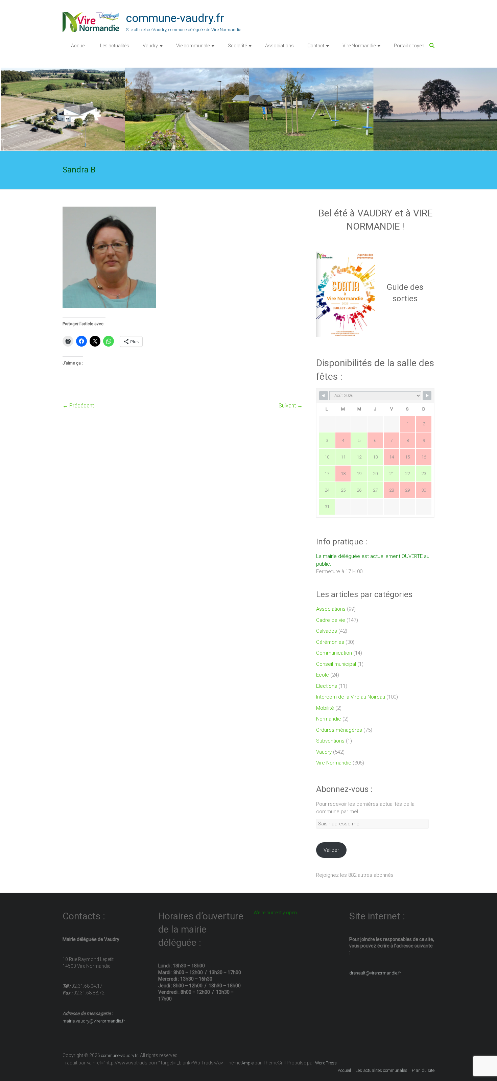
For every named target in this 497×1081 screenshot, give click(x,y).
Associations (279, 45)
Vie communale (193, 45)
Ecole (322, 675)
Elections (326, 686)
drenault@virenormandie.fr (375, 973)
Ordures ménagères (339, 730)
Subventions (330, 741)
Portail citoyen (409, 45)
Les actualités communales (381, 1070)
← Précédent (78, 405)
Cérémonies (330, 642)
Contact (315, 45)
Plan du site (423, 1070)
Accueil (79, 45)
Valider (331, 850)
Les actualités (114, 45)
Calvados (326, 631)
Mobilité (325, 708)
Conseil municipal (336, 664)
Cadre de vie (330, 620)
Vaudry (150, 45)
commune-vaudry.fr (175, 18)
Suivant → (291, 405)
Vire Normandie (359, 45)
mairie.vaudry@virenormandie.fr (94, 1021)
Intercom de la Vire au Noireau (350, 697)
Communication (334, 653)
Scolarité (237, 45)
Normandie (328, 719)
